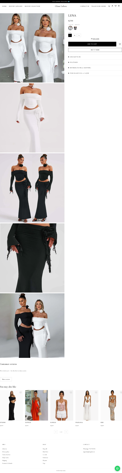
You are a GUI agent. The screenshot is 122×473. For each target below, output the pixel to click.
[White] (70, 28)
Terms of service (6, 454)
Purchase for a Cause (79, 73)
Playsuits (45, 460)
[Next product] (66, 432)
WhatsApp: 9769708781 (89, 449)
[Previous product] (56, 432)
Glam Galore (61, 6)
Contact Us (84, 6)
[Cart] (119, 6)
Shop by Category (15, 6)
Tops (44, 463)
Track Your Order (98, 6)
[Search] (109, 6)
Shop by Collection (32, 6)
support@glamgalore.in (89, 452)
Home (4, 6)
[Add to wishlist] (120, 44)
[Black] (75, 28)
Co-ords (45, 454)
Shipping (4, 460)
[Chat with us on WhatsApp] (117, 468)
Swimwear (45, 457)
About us (4, 449)
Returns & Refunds (7, 463)
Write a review (6, 379)
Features (74, 62)
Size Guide (96, 38)
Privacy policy (5, 452)
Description (75, 57)
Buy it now (95, 50)
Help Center (5, 457)
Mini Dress (45, 452)
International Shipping (80, 68)
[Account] (112, 6)
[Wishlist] (115, 6)
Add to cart (92, 44)
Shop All (45, 449)
